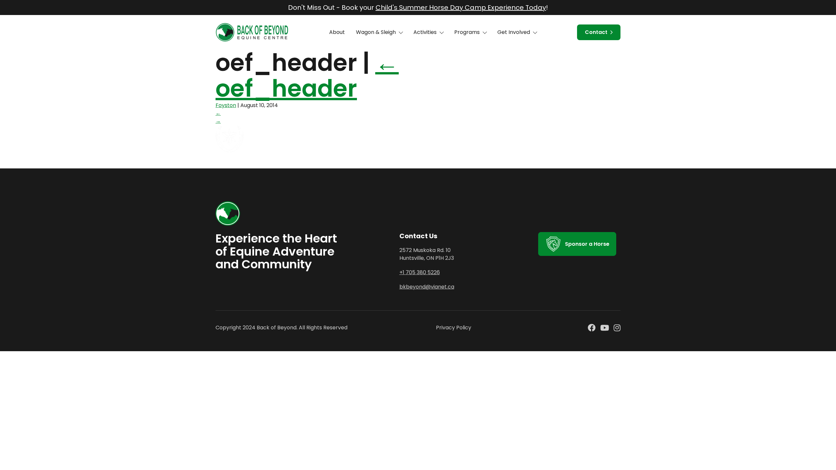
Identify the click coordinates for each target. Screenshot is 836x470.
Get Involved (513, 32)
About (337, 32)
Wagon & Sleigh (376, 32)
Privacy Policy (453, 327)
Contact (596, 32)
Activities (425, 32)
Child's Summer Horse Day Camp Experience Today (461, 7)
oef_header (307, 75)
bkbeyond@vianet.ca (426, 286)
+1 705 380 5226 (419, 272)
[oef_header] (269, 151)
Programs (467, 32)
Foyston (226, 105)
